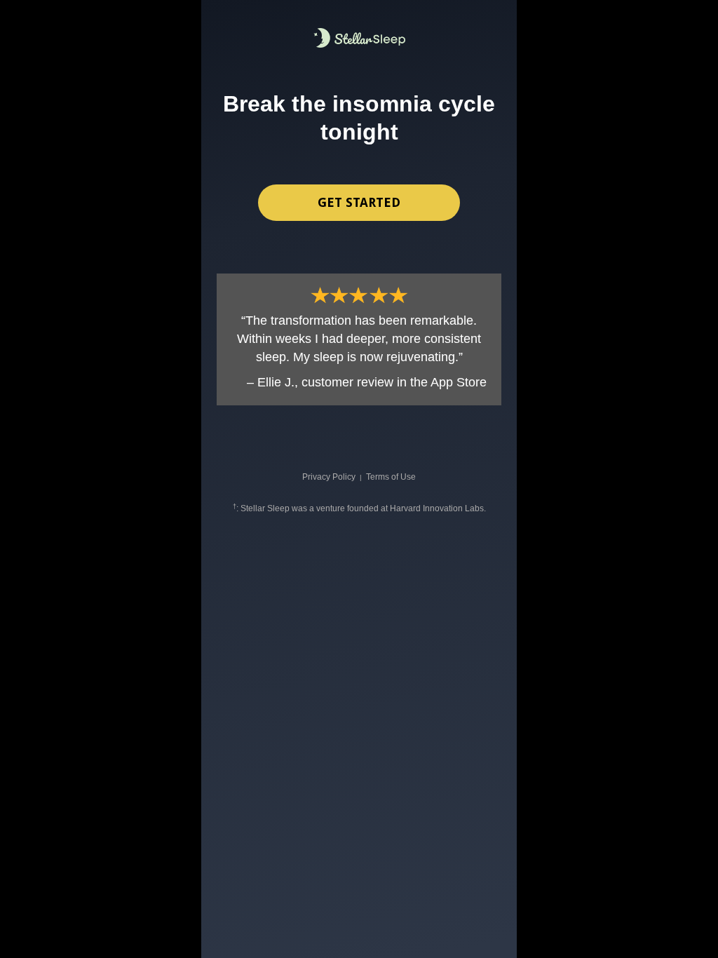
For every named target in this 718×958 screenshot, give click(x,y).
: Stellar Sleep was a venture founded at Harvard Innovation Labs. (359, 508)
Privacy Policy (328, 477)
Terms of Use (391, 477)
